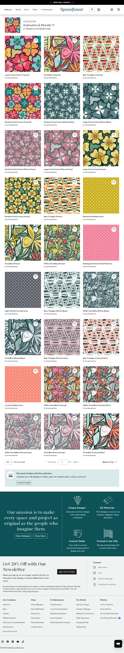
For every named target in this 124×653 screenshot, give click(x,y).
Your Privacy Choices (108, 618)
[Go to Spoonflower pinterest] (12, 641)
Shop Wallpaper (23, 536)
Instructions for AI (10, 631)
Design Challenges (83, 609)
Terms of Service (106, 605)
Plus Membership (37, 622)
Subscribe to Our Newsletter (14, 622)
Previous (51, 462)
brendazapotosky (43, 29)
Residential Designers (58, 614)
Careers (6, 614)
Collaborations (37, 627)
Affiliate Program (9, 618)
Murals (18, 10)
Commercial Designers (59, 609)
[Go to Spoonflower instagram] (2, 641)
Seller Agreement (82, 618)
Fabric (35, 10)
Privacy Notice (105, 609)
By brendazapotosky (11, 78)
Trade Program (56, 605)
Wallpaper (8, 10)
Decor (26, 10)
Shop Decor (35, 614)
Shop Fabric (40, 536)
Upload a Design (82, 605)
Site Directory (8, 627)
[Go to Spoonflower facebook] (7, 641)
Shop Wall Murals (37, 609)
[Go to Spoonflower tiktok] (22, 641)
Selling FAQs (81, 627)
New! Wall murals (61, 2)
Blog (4, 609)
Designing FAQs (82, 622)
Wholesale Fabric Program (60, 622)
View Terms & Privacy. (30, 591)
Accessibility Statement (109, 614)
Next (77, 462)
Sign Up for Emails (67, 572)
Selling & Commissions (85, 614)
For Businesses (46, 10)
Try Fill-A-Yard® (23, 483)
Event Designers (56, 618)
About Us (6, 605)
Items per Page (19, 462)
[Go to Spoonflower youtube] (17, 641)
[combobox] (9, 462)
